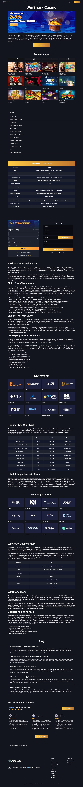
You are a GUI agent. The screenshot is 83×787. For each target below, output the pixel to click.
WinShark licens (14, 143)
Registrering (13, 122)
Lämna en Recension (67, 708)
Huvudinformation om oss (16, 119)
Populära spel (13, 116)
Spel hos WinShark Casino (16, 125)
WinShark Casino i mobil (16, 140)
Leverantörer (13, 128)
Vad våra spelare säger (15, 152)
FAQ (11, 149)
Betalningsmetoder (14, 137)
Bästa (15, 59)
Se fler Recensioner (41, 736)
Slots (66, 59)
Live (32, 59)
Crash (49, 59)
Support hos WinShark (15, 146)
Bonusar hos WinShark (15, 131)
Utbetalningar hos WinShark (16, 134)
